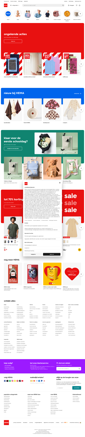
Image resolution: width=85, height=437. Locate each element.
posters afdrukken (72, 327)
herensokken (45, 308)
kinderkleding (19, 307)
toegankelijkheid (38, 422)
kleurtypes (6, 350)
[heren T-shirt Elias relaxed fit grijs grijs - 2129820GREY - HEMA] (5, 241)
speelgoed (32, 335)
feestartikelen (32, 324)
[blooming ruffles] (72, 170)
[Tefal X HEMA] (33, 111)
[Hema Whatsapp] (10, 381)
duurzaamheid (53, 399)
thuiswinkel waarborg (74, 422)
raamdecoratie (7, 406)
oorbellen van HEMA (8, 345)
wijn (69, 316)
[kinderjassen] (52, 111)
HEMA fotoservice (31, 406)
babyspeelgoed (58, 326)
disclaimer (25, 422)
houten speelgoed (59, 329)
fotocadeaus (70, 329)
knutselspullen (7, 333)
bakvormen (19, 335)
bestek (18, 326)
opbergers (57, 314)
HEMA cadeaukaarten (32, 408)
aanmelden (76, 387)
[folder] (13, 277)
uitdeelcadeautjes (33, 327)
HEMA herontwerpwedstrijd (33, 405)
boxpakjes (6, 310)
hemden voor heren (46, 317)
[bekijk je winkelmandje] (79, 5)
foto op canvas (71, 333)
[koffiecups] (72, 66)
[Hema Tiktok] (20, 381)
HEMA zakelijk (53, 405)
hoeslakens (57, 308)
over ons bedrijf (54, 396)
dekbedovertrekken (59, 307)
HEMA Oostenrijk (76, 401)
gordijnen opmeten (21, 341)
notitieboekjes (7, 331)
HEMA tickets (30, 410)
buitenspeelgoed (58, 331)
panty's (31, 314)
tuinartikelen (57, 312)
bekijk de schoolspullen (42, 146)
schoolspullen (6, 324)
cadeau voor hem (33, 333)
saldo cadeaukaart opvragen (56, 410)
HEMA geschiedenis (55, 403)
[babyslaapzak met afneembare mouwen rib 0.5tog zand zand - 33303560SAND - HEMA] (64, 241)
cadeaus (31, 329)
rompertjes (6, 308)
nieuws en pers (54, 401)
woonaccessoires (58, 316)
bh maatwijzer (20, 352)
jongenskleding (20, 314)
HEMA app (30, 396)
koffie (69, 314)
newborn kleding (7, 316)
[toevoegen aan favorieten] (20, 218)
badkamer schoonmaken (22, 345)
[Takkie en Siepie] (13, 170)
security (31, 422)
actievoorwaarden (54, 408)
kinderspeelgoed (58, 324)
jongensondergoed (21, 316)
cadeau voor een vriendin (9, 347)
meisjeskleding (20, 308)
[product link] (13, 227)
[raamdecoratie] (33, 66)
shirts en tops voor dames (35, 308)
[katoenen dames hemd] (52, 66)
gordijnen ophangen (21, 343)
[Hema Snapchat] (15, 381)
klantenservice (54, 406)
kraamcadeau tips (7, 352)
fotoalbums (6, 335)
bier (69, 317)
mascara (44, 327)
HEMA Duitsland (76, 398)
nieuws (29, 415)
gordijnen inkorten (20, 348)
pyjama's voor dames (34, 316)
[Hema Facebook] (5, 381)
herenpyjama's (45, 310)
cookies (57, 422)
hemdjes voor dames (34, 317)
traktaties (70, 312)
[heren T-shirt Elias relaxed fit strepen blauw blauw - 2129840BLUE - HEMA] (8, 241)
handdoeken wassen (21, 347)
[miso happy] (33, 170)
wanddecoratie (71, 331)
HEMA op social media (32, 403)
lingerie (31, 310)
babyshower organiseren (9, 348)
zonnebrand (44, 331)
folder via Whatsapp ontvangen (34, 401)
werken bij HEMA (54, 398)
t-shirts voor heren (46, 312)
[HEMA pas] (72, 277)
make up (44, 324)
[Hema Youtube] (22, 381)
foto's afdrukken (71, 326)
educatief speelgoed (59, 327)
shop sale (13, 206)
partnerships (53, 412)
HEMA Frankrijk (76, 399)
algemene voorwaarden (49, 422)
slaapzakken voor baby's (9, 312)
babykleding (6, 307)
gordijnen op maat (59, 310)
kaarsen (57, 317)
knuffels (56, 335)
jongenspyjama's (20, 317)
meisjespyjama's (20, 312)
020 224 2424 (33, 365)
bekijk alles (42, 96)
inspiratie (29, 413)
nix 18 (62, 422)
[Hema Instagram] (12, 381)
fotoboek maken (71, 324)
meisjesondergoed (20, 310)
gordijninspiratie (7, 343)
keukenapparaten (20, 329)
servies (18, 324)
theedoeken (19, 327)
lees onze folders (31, 399)
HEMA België (75, 396)
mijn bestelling (8, 365)
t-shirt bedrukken (71, 335)
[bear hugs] (52, 170)
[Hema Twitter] (7, 381)
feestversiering (33, 326)
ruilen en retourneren (9, 368)
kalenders (6, 327)
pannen (18, 331)
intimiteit (44, 335)
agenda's (6, 326)
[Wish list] (76, 5)
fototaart (70, 310)
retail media (53, 413)
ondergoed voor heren (47, 314)
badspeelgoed (58, 333)
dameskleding (32, 307)
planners (5, 329)
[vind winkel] (79, 368)
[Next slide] (81, 64)
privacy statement (17, 422)
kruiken (43, 329)
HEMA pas (30, 398)
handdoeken (6, 405)
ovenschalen (19, 333)
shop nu (42, 41)
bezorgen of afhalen (9, 367)
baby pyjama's (7, 314)
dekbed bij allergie (20, 350)
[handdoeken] (13, 66)
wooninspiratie (7, 341)
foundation (44, 326)
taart (69, 308)
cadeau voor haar (33, 331)
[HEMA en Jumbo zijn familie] (52, 277)
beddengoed (6, 401)
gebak (69, 307)
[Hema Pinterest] (17, 381)
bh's (30, 312)
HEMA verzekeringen (32, 412)
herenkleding (45, 307)
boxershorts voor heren (47, 316)
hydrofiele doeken (7, 317)
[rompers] (72, 111)
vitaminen (44, 333)
